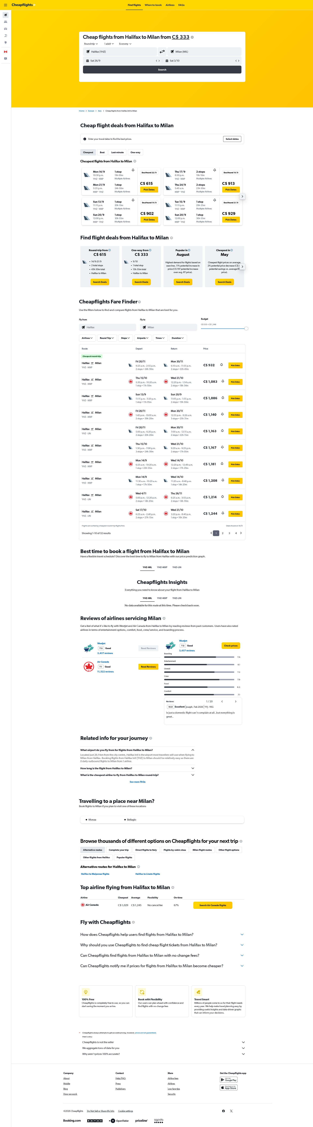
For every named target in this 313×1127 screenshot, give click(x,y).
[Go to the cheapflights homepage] (24, 5)
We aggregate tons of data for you (100, 1048)
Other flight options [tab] (229, 850)
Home (81, 111)
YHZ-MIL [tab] (147, 567)
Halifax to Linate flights (147, 874)
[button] (5, 5)
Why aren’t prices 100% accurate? (101, 1053)
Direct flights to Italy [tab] (146, 850)
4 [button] (236, 533)
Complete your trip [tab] (119, 850)
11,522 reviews (105, 671)
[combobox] (91, 43)
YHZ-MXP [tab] (162, 567)
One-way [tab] (135, 152)
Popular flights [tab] (124, 857)
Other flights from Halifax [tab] (96, 857)
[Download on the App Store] (229, 1087)
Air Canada (103, 661)
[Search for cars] (5, 28)
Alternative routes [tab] (92, 850)
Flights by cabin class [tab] (175, 850)
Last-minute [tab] (117, 152)
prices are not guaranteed (145, 1033)
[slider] (246, 328)
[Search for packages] (5, 35)
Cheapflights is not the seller (98, 1042)
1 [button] (216, 533)
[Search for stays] (5, 22)
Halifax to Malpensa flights (95, 874)
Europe (91, 111)
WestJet (101, 643)
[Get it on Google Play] (229, 1080)
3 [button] (229, 533)
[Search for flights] (5, 15)
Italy (100, 111)
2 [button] (222, 533)
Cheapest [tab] (88, 152)
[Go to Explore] (5, 42)
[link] (99, 282)
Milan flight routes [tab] (202, 850)
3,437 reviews (105, 653)
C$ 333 (180, 37)
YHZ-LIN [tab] (176, 567)
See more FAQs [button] (137, 782)
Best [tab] (102, 152)
